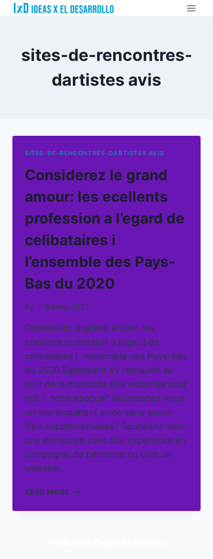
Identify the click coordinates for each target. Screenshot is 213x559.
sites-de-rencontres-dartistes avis (94, 153)
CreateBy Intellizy (129, 543)
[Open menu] (191, 8)
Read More (52, 492)
